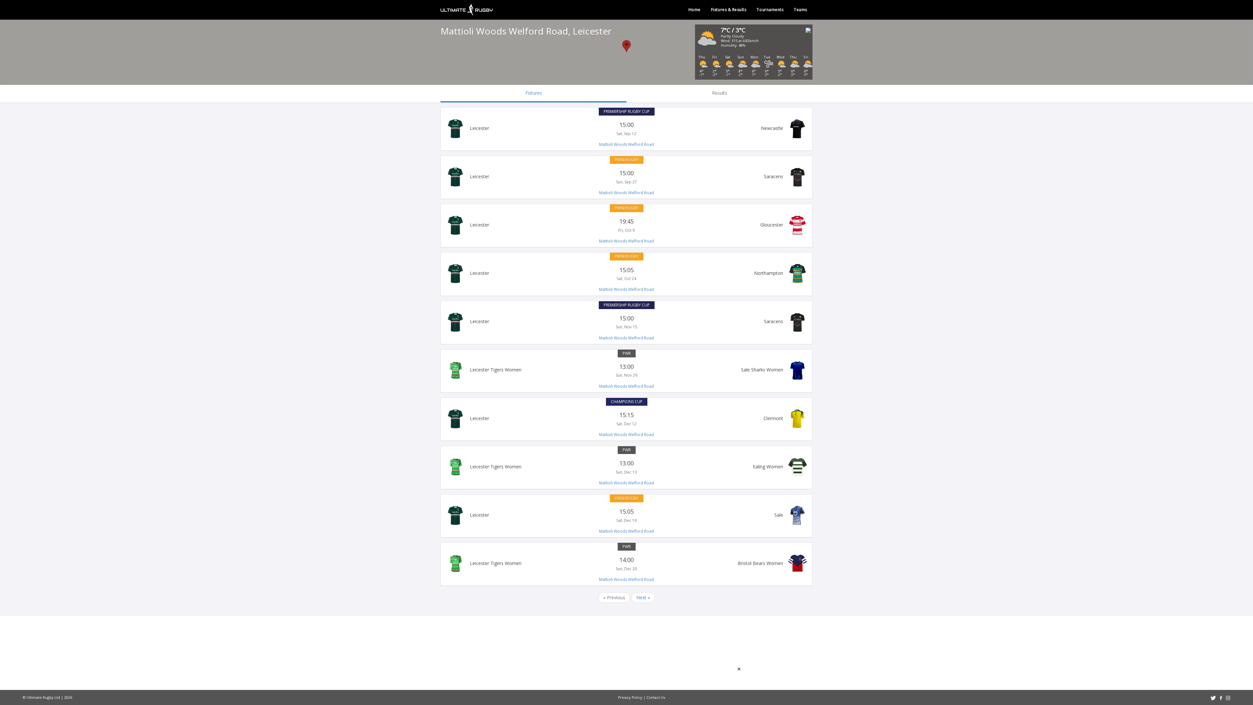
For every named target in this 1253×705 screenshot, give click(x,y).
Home (694, 9)
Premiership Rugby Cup (627, 111)
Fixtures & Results (729, 9)
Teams (800, 9)
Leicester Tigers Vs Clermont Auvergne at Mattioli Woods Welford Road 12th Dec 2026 (626, 419)
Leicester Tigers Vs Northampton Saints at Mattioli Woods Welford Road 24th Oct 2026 (626, 273)
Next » (643, 597)
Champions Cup (626, 401)
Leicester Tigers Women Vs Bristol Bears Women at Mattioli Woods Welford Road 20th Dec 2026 (626, 564)
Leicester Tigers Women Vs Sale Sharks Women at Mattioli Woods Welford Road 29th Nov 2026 (626, 370)
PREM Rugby (627, 160)
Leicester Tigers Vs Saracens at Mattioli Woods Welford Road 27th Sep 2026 (626, 177)
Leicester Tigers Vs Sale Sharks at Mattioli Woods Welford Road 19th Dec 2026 (626, 515)
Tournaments (770, 9)
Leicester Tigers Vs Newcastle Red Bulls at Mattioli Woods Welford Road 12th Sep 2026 (626, 129)
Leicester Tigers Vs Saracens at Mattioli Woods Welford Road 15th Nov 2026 (626, 322)
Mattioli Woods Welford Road (626, 144)
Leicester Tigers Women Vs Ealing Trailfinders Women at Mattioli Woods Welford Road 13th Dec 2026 (626, 467)
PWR (627, 353)
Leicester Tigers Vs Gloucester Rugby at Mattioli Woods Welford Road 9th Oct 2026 (626, 225)
